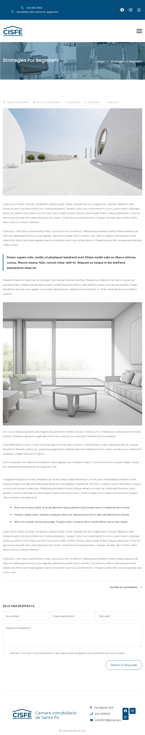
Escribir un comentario (124, 587)
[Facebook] (122, 10)
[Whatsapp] (139, 10)
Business (113, 102)
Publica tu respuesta (124, 665)
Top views (93, 102)
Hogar (101, 61)
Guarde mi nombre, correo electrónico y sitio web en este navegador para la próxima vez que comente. (67, 653)
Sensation (75, 102)
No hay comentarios (49, 102)
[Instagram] (130, 10)
